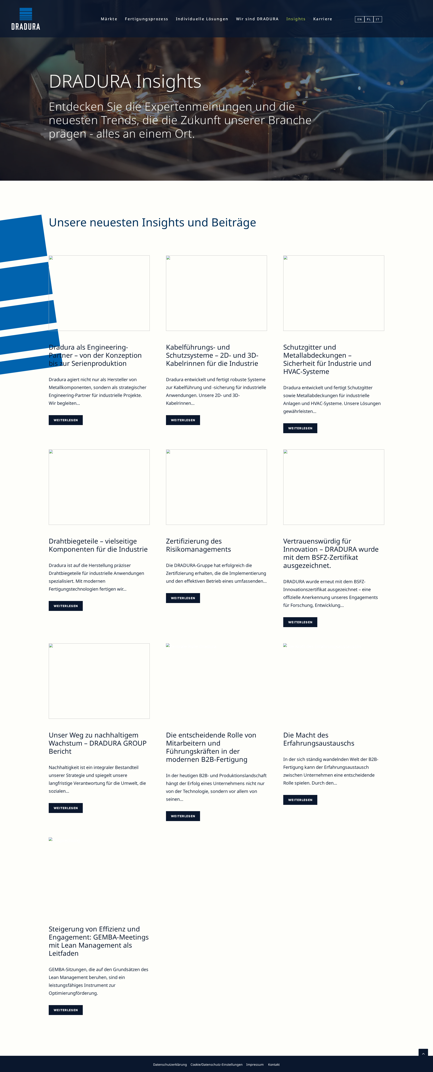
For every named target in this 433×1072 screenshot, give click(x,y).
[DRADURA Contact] (76, 1064)
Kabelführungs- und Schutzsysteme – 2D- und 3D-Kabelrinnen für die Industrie (212, 355)
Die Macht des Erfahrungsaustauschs (318, 739)
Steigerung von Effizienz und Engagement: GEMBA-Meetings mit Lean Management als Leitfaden (99, 941)
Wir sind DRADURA (257, 18)
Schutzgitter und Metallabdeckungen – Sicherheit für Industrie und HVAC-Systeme (327, 359)
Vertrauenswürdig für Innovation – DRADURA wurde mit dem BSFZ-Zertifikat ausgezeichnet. (331, 553)
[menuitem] (109, 18)
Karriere (323, 18)
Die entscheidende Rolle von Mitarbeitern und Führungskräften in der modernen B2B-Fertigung (211, 747)
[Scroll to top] (423, 1053)
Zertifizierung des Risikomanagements (198, 545)
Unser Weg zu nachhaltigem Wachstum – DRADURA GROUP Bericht (98, 743)
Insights (296, 18)
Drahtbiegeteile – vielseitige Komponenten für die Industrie (98, 545)
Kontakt (274, 1064)
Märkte (109, 18)
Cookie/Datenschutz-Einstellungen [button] (217, 1064)
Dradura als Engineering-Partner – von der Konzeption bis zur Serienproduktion (95, 355)
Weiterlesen (66, 420)
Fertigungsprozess (146, 18)
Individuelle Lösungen (202, 18)
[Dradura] (26, 18)
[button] (99, 293)
